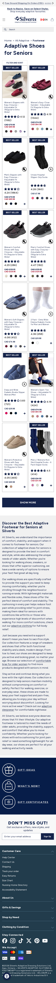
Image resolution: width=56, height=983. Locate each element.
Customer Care (11, 851)
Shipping (6, 866)
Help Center (8, 857)
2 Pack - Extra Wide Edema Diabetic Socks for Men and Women (41, 322)
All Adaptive (22, 40)
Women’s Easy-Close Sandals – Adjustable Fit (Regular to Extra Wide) (40, 106)
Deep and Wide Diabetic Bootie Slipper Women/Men (14, 392)
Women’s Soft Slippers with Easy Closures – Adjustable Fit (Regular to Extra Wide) (14, 324)
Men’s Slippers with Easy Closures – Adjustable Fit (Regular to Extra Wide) (13, 180)
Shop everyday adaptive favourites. (28, 10)
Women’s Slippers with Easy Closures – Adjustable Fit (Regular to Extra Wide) (14, 107)
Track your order (10, 871)
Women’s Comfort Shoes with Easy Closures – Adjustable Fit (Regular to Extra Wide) (14, 252)
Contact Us (8, 862)
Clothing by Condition (15, 926)
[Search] (5, 29)
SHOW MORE (28, 502)
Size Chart (7, 880)
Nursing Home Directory (14, 885)
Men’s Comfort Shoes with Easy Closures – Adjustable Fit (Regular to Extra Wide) (40, 252)
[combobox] (28, 29)
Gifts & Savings (11, 907)
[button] (4, 19)
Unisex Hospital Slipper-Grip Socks (39, 176)
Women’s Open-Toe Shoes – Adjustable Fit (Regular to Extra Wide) (41, 393)
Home (8, 40)
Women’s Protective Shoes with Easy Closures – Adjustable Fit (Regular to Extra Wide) (14, 465)
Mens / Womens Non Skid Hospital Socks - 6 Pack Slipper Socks (41, 462)
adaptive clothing (21, 625)
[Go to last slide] (3, 3)
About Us (7, 897)
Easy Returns (9, 875)
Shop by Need (10, 917)
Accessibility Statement (14, 889)
